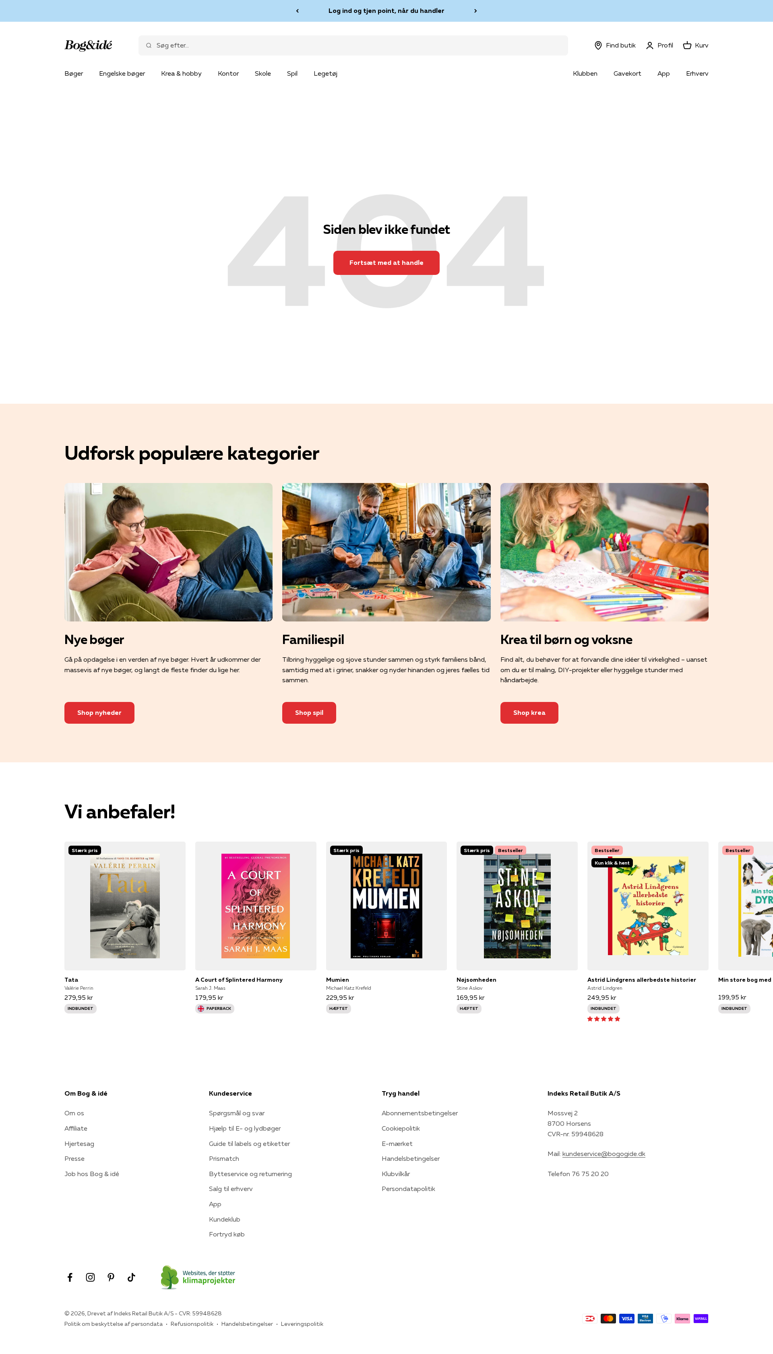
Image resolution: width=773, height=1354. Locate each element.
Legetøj (325, 73)
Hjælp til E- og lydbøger (245, 1128)
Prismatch (224, 1158)
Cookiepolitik (401, 1128)
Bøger (73, 73)
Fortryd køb (227, 1234)
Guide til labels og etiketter (249, 1143)
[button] (603, 1018)
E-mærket (397, 1143)
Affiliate (75, 1128)
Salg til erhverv (231, 1189)
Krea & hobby (181, 73)
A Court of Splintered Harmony (239, 979)
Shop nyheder (99, 712)
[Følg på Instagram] (90, 1277)
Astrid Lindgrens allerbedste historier (641, 979)
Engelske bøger (122, 73)
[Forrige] (297, 11)
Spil (292, 73)
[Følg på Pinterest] (110, 1277)
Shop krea (529, 712)
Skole (263, 73)
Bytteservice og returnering (250, 1174)
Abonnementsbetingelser (420, 1113)
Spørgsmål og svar (237, 1113)
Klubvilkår (396, 1174)
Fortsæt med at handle (386, 262)
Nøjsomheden (476, 979)
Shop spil (309, 712)
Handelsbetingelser (411, 1158)
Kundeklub (224, 1219)
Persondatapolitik (408, 1189)
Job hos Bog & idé (91, 1174)
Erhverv (697, 73)
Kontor (228, 73)
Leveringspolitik (302, 1323)
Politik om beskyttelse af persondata (113, 1323)
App (663, 73)
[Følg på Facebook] (69, 1277)
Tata (71, 979)
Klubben (585, 73)
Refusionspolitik (192, 1323)
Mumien (337, 979)
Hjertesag (79, 1143)
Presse (74, 1158)
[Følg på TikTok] (131, 1277)
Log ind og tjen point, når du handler (386, 10)
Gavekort (627, 73)
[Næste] (475, 11)
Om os (74, 1113)
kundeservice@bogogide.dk (603, 1154)
